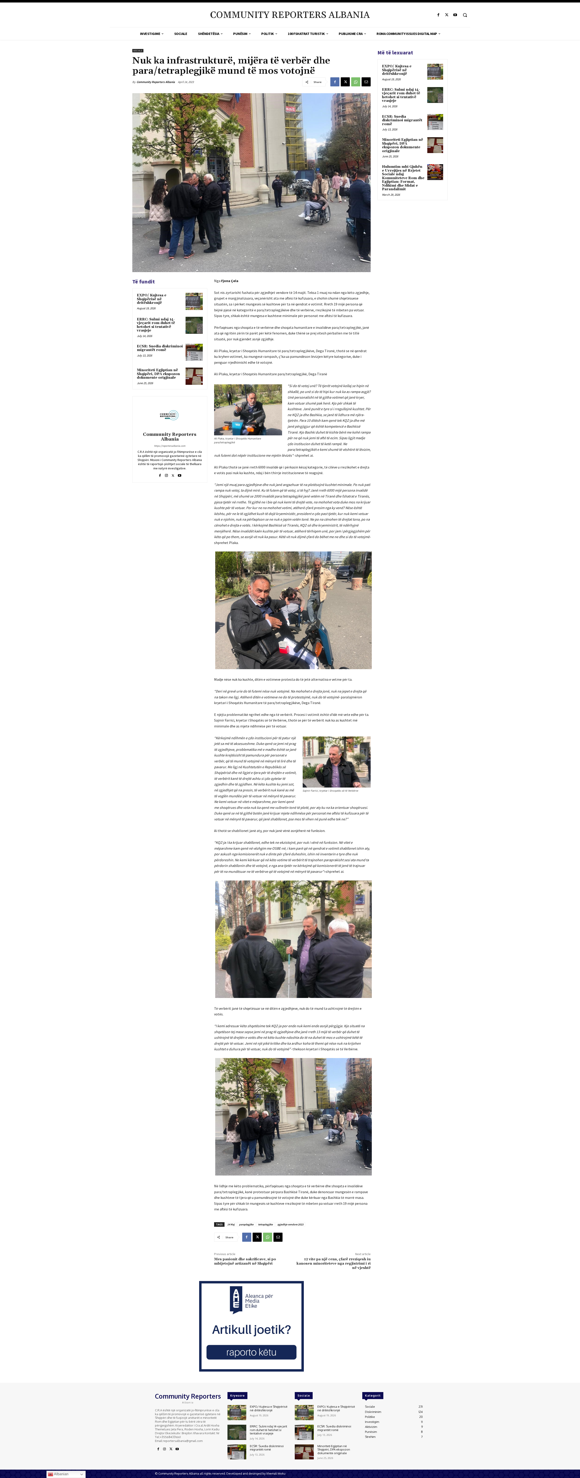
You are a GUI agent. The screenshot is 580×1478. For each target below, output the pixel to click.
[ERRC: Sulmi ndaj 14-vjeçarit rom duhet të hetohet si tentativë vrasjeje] (194, 325)
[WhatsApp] (355, 81)
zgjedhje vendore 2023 (290, 1224)
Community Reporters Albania (156, 82)
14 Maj (230, 1224)
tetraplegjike (265, 1224)
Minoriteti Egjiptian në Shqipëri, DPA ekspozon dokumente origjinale (158, 374)
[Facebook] (438, 15)
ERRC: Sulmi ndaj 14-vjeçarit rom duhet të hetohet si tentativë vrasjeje (156, 325)
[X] (447, 15)
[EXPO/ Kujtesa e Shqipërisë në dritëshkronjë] (194, 301)
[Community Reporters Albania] (169, 414)
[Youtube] (455, 15)
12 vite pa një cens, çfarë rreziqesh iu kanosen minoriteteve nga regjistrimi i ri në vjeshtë (334, 1263)
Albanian (60, 1474)
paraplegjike (246, 1224)
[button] (464, 15)
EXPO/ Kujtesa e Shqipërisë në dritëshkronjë (151, 299)
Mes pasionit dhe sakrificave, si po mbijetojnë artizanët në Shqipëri (245, 1261)
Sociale (138, 50)
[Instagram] (166, 474)
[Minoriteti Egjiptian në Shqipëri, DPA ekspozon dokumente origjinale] (194, 376)
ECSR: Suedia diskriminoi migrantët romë (160, 348)
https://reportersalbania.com (169, 445)
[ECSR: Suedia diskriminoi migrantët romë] (194, 352)
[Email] (366, 81)
